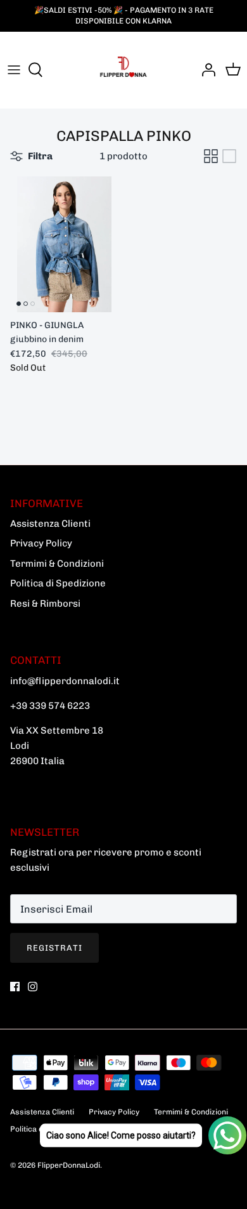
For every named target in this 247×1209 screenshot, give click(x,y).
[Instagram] (32, 986)
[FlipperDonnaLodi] (123, 70)
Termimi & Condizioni (57, 563)
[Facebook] (15, 986)
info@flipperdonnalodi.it (65, 681)
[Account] (205, 70)
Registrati (54, 948)
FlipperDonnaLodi (68, 1165)
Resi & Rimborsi (45, 603)
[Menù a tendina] (14, 70)
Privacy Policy (41, 543)
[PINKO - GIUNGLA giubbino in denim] (64, 244)
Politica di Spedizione (58, 583)
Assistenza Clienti (50, 523)
